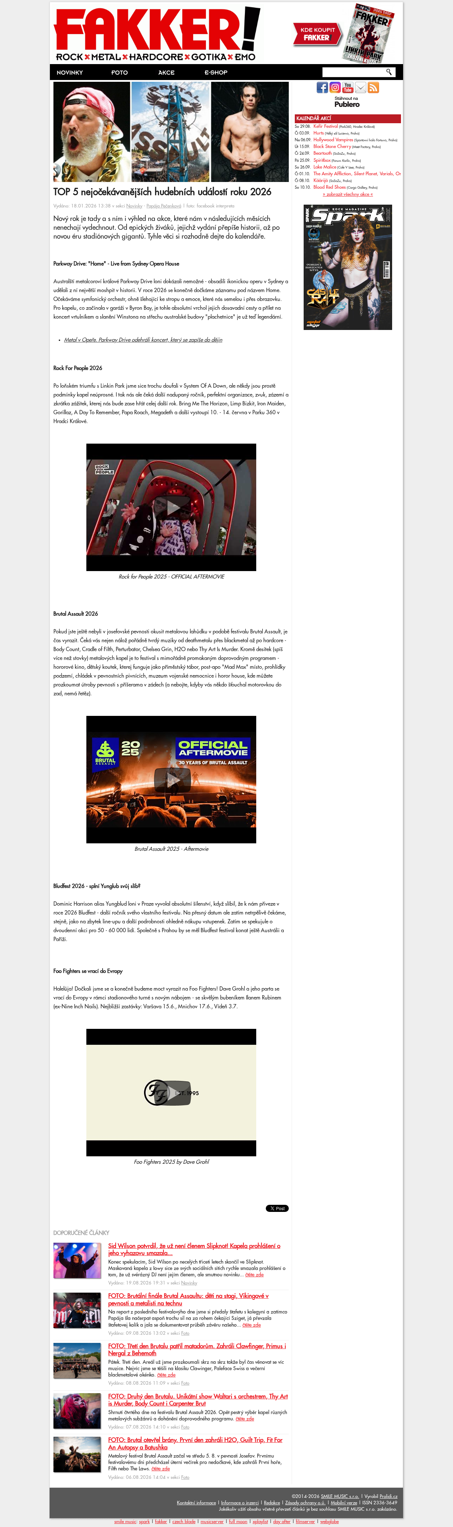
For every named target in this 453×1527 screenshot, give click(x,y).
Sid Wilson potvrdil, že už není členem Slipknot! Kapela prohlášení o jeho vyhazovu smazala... (194, 1250)
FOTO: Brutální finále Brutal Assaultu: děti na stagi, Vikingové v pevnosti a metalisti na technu (188, 1300)
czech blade (183, 1521)
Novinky (134, 206)
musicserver (212, 1521)
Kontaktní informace (196, 1502)
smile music (125, 1521)
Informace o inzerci (240, 1502)
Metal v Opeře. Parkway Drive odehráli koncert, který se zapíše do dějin (143, 340)
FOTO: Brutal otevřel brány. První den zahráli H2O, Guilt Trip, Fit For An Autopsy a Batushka (195, 1444)
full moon (238, 1521)
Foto (185, 1333)
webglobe (329, 1521)
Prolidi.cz (388, 1496)
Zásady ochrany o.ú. (305, 1502)
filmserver (305, 1521)
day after (282, 1521)
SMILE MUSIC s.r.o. (340, 1496)
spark (144, 1521)
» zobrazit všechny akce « (348, 194)
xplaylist (260, 1521)
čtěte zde (254, 1275)
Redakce (272, 1502)
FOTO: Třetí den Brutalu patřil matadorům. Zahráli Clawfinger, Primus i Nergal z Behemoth (197, 1350)
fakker (161, 1521)
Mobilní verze (344, 1502)
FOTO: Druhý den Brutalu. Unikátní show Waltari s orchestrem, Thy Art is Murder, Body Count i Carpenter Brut (198, 1400)
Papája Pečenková (164, 206)
